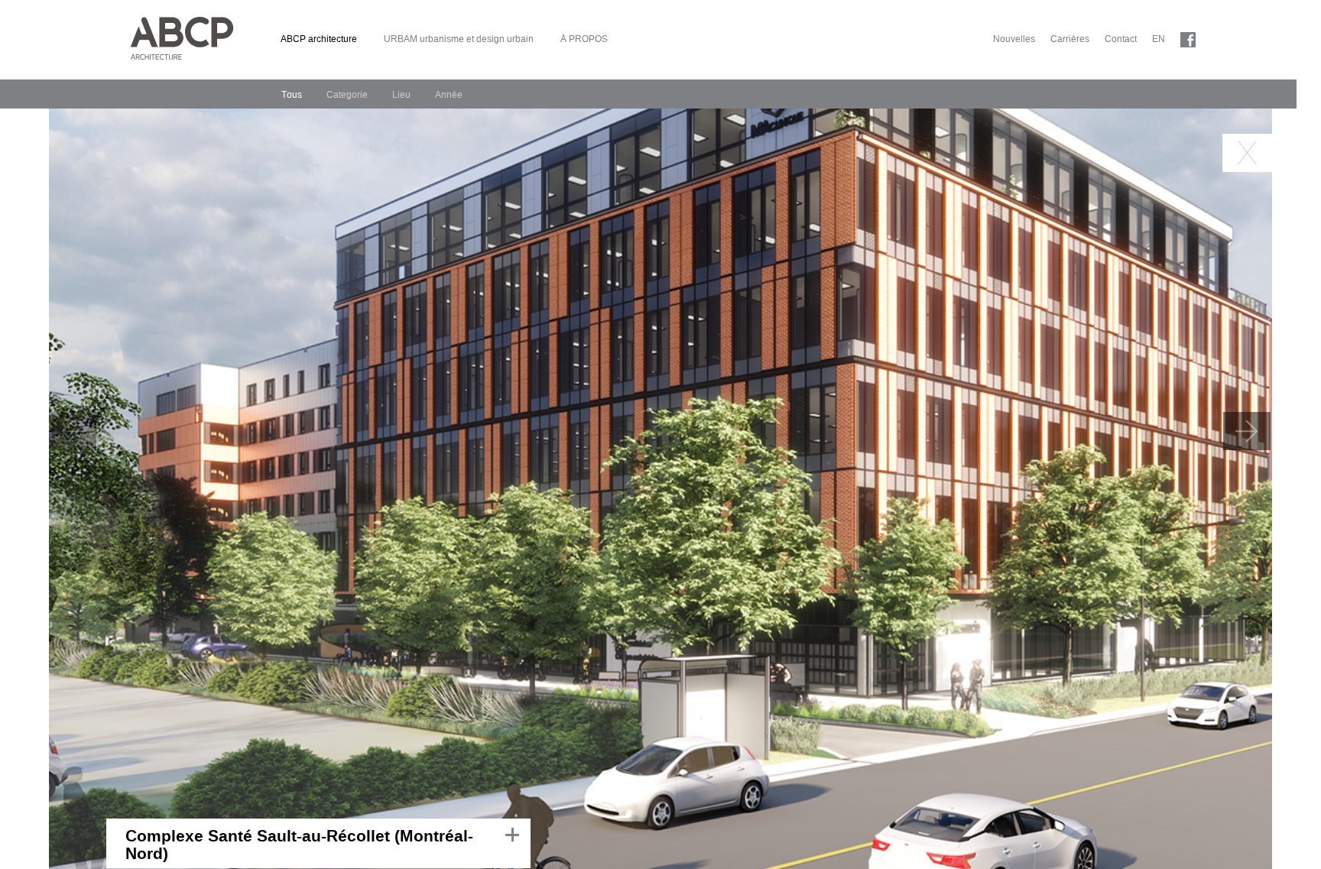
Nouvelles (1014, 39)
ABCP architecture (319, 39)
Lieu (401, 94)
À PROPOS (584, 39)
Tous (291, 94)
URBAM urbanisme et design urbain (459, 39)
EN (1158, 39)
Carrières (1069, 39)
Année (449, 94)
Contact (1121, 39)
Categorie (347, 94)
